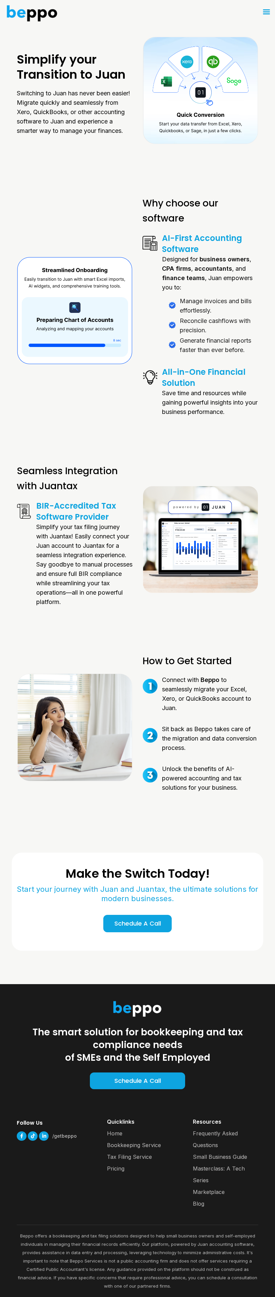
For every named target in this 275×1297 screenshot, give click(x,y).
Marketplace (209, 1192)
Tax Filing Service (129, 1156)
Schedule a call (137, 1080)
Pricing (115, 1168)
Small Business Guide (220, 1156)
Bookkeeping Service (134, 1145)
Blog (198, 1203)
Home (114, 1133)
